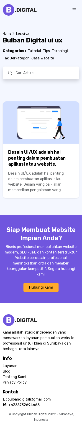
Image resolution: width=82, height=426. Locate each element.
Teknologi (60, 51)
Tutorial (34, 51)
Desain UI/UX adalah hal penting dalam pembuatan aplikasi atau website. (37, 158)
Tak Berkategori (16, 58)
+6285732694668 (24, 405)
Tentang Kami (14, 377)
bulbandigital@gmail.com (29, 399)
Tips (46, 51)
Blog (6, 371)
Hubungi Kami (41, 287)
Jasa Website (42, 58)
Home (7, 34)
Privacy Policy (15, 382)
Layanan (10, 366)
